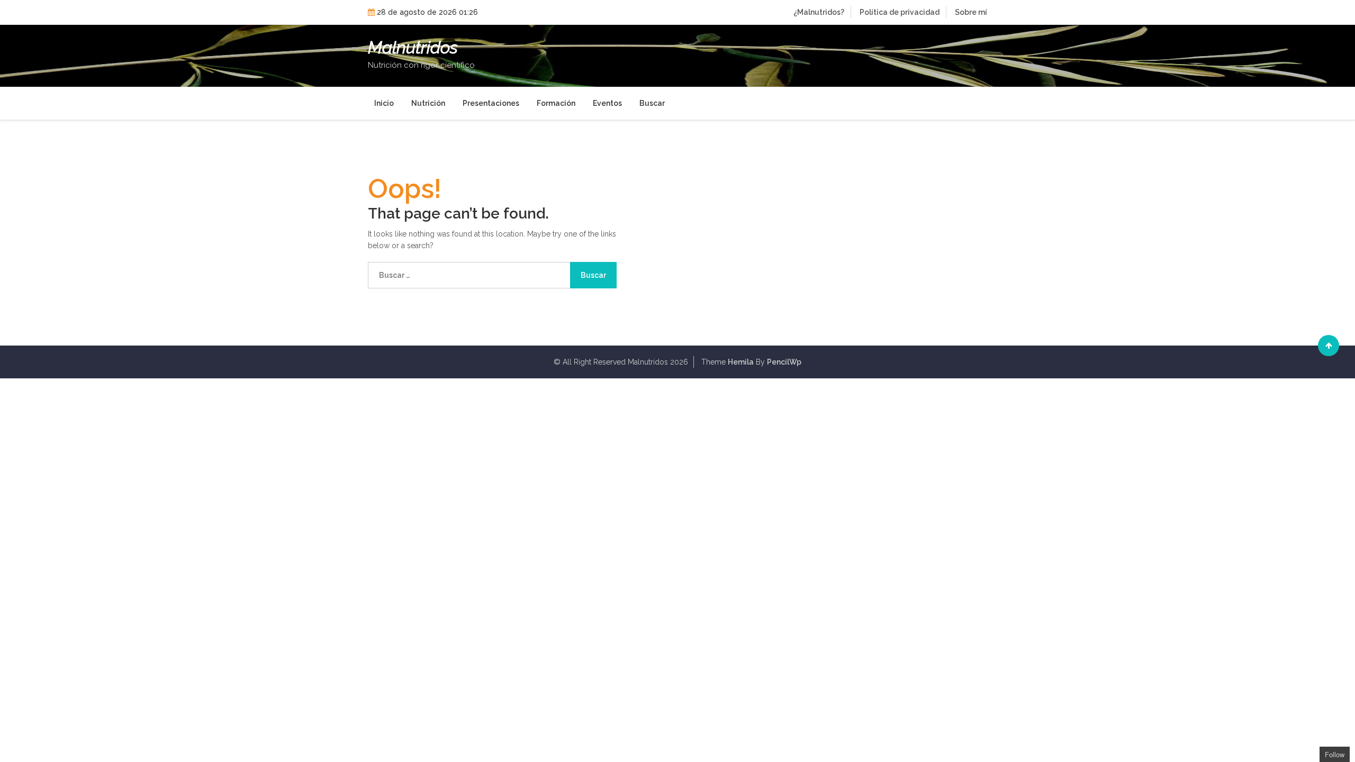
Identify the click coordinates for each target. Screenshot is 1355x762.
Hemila (741, 362)
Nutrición (428, 103)
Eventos (607, 103)
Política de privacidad (900, 12)
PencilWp (784, 362)
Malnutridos (413, 47)
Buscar (652, 103)
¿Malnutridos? (818, 12)
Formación (556, 103)
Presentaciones (491, 103)
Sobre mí (971, 12)
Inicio (384, 103)
